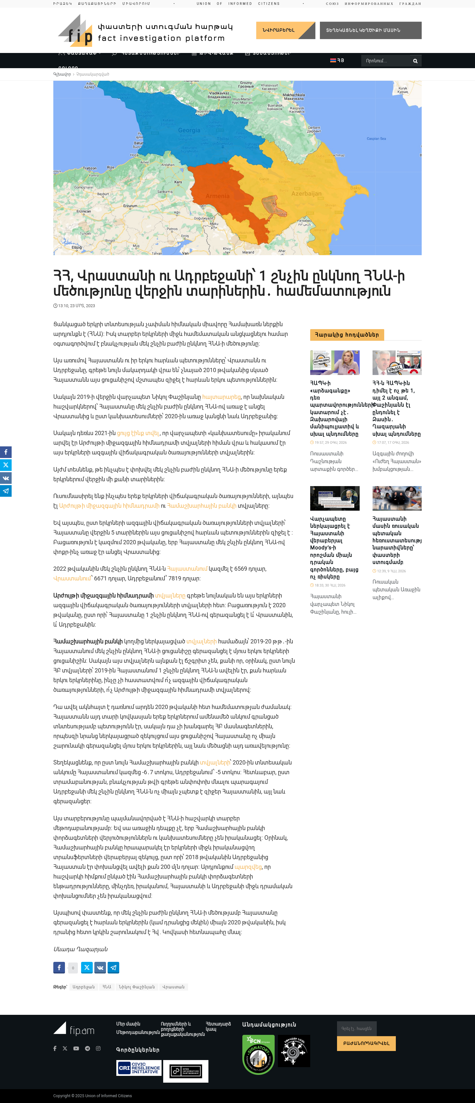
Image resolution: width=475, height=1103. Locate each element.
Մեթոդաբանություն (138, 1032)
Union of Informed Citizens (108, 1096)
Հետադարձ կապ (218, 1026)
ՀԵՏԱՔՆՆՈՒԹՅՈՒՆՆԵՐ (150, 53)
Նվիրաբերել (278, 30)
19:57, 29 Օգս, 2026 (330, 443)
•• (237, 3)
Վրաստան (174, 987)
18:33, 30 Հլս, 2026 (329, 585)
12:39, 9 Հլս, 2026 (391, 571)
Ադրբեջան (84, 987)
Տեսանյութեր (272, 53)
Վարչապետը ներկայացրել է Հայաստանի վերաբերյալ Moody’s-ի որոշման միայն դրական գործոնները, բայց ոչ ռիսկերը (334, 548)
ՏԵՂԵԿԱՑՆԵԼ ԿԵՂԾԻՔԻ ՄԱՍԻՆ (363, 30)
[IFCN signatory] (258, 1055)
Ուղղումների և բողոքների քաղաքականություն (183, 1029)
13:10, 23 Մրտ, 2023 (76, 305)
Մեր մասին (128, 1023)
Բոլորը (68, 68)
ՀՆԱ (106, 987)
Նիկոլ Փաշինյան (137, 987)
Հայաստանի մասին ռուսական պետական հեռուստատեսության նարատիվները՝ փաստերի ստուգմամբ (401, 540)
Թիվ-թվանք (217, 53)
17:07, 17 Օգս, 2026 (392, 443)
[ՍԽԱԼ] (351, 371)
